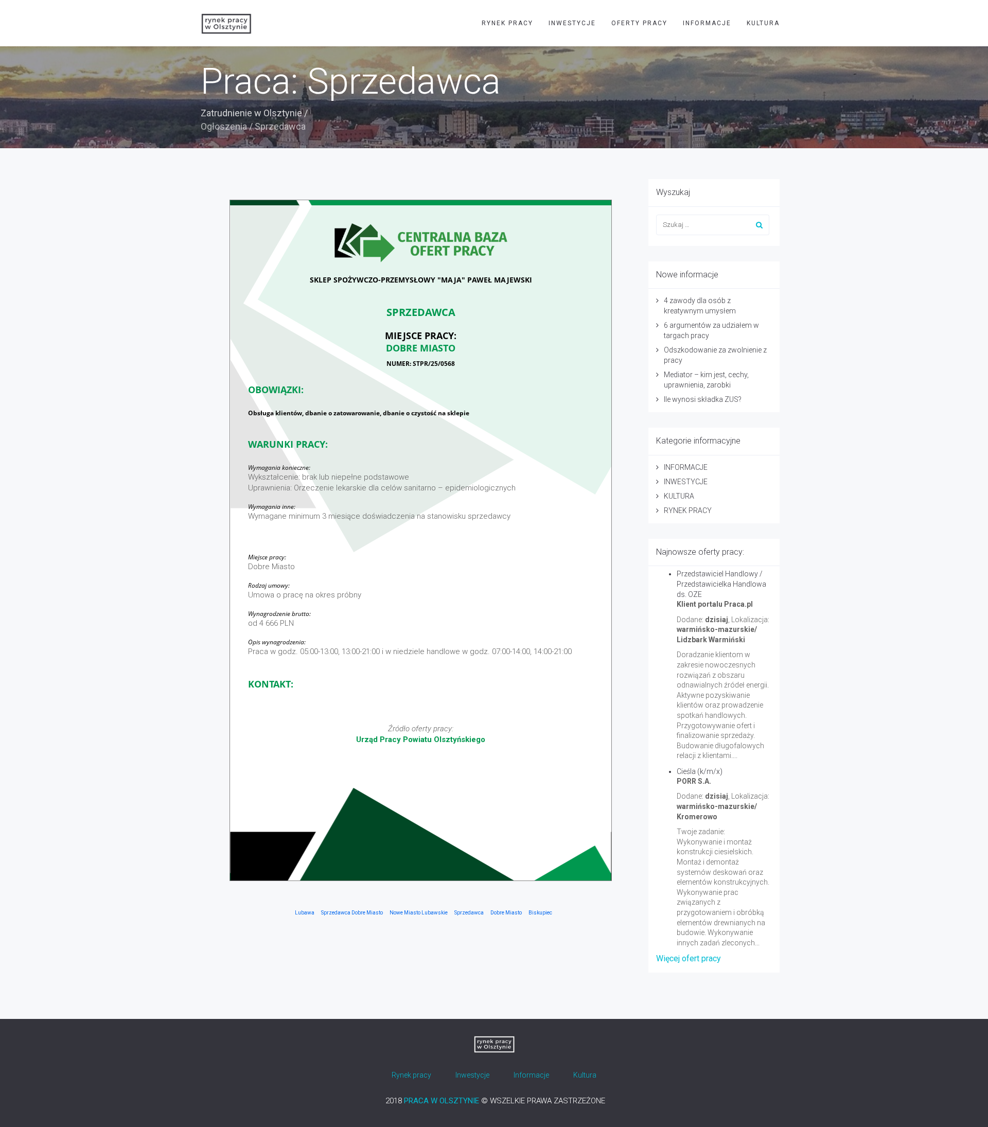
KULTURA (763, 23)
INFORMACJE (707, 23)
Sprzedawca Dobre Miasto (352, 912)
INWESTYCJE (572, 23)
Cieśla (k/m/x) (699, 771)
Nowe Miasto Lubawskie (419, 912)
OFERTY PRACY (639, 23)
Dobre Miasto (506, 912)
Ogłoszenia (224, 126)
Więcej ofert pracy (688, 958)
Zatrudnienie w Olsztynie (251, 113)
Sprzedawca (469, 912)
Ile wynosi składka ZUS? (703, 399)
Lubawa (304, 912)
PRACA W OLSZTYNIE (441, 1100)
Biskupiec (540, 912)
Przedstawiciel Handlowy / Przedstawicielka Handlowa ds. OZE (721, 584)
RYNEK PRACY (507, 23)
